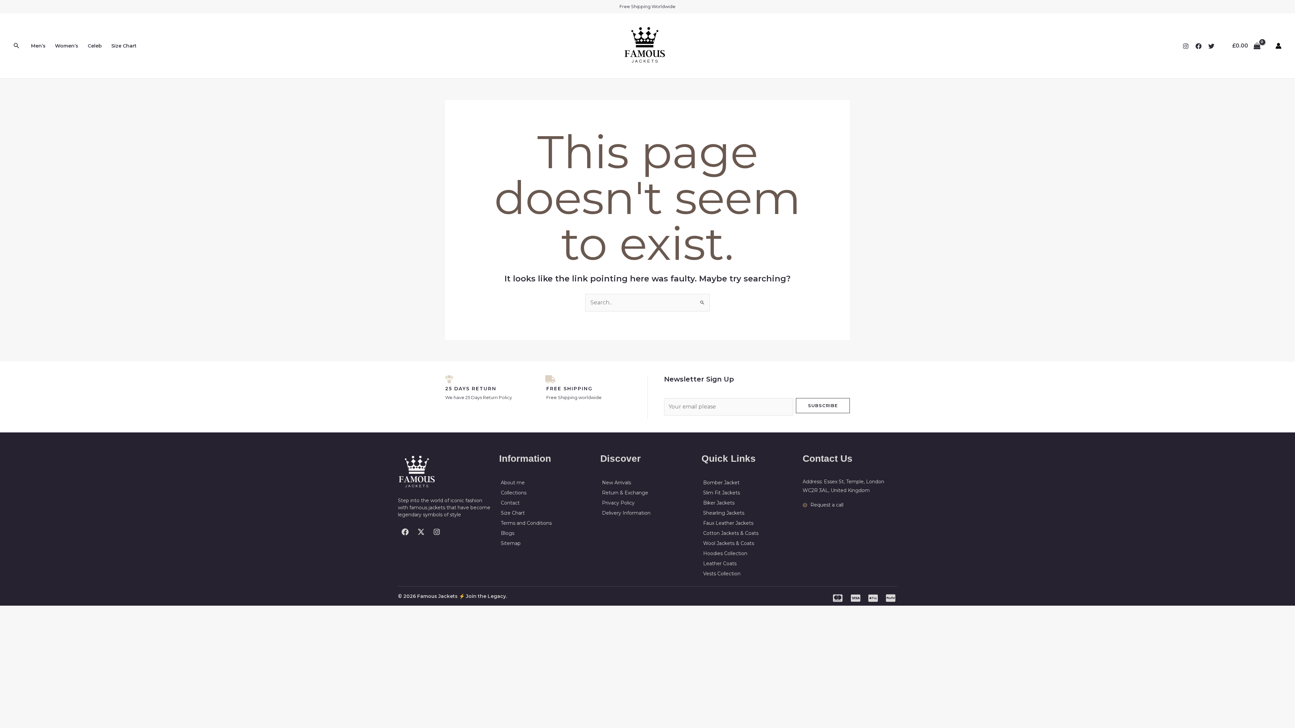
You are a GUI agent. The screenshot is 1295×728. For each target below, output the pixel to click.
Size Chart (124, 46)
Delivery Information (626, 513)
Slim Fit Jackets (721, 493)
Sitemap (511, 543)
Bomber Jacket (721, 483)
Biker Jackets (719, 503)
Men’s (38, 46)
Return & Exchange (625, 493)
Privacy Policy (618, 503)
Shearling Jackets (723, 513)
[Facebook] (1199, 46)
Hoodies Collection (725, 553)
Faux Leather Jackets (728, 523)
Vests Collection (722, 574)
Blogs (507, 533)
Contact (510, 503)
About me (513, 483)
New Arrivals (616, 483)
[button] (16, 45)
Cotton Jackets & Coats (730, 533)
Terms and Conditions (526, 523)
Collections (513, 493)
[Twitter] (1211, 46)
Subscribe (823, 405)
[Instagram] (1186, 46)
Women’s (66, 46)
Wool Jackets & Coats (728, 543)
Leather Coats (720, 563)
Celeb (95, 46)
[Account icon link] (1278, 46)
